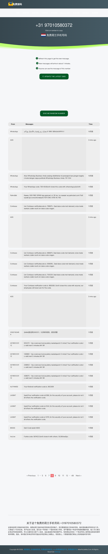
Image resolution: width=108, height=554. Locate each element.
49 (72, 475)
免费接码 (27, 549)
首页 (18, 13)
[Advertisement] (54, 94)
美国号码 (26, 13)
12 (67, 475)
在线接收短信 (35, 549)
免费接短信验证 (46, 549)
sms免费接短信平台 (60, 549)
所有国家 (54, 13)
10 (59, 475)
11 (63, 475)
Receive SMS (65, 13)
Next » (78, 475)
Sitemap (57, 552)
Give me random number (54, 113)
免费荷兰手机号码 (57, 35)
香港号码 (35, 13)
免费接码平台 (73, 549)
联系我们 (85, 13)
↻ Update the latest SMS (54, 76)
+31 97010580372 (54, 24)
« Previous (31, 475)
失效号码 (76, 13)
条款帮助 (95, 13)
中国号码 (45, 13)
